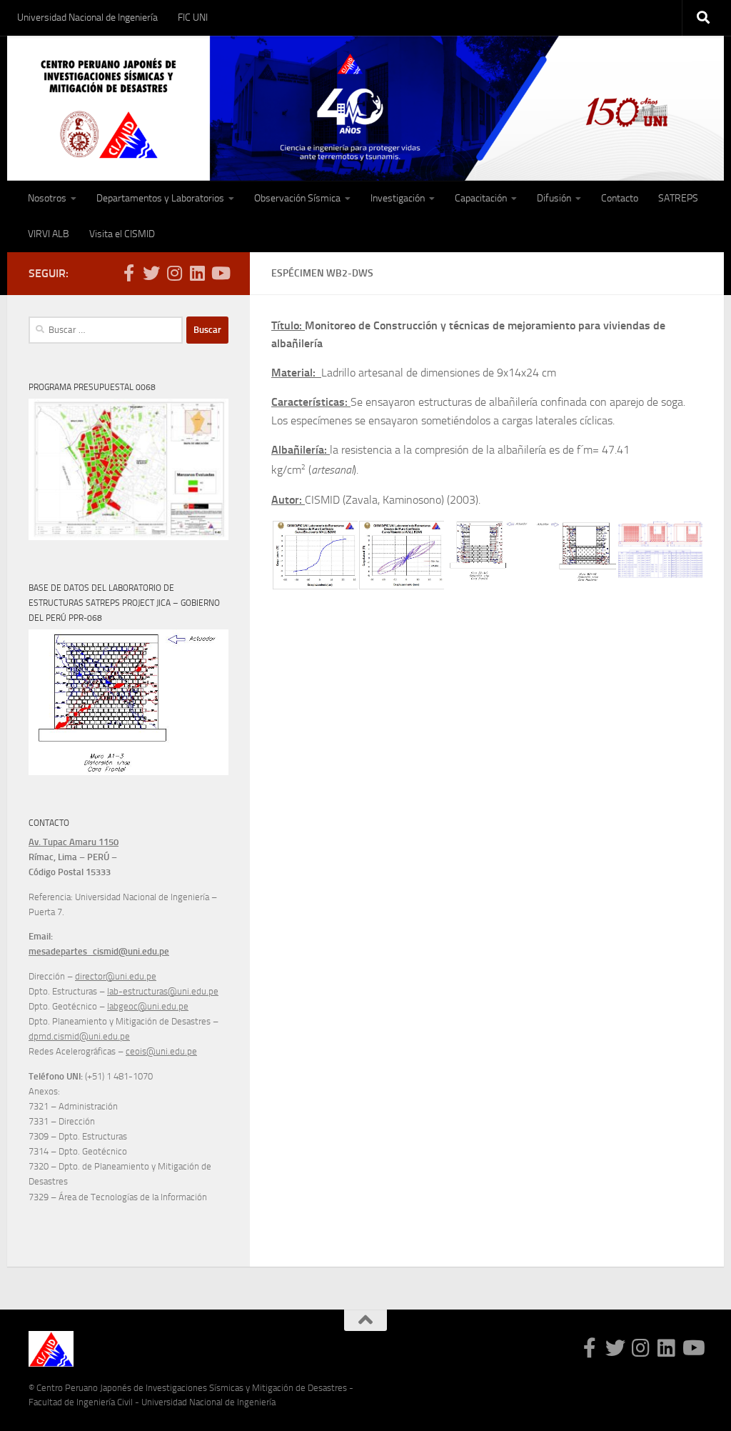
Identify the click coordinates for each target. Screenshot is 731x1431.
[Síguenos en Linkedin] (197, 272)
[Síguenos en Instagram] (174, 272)
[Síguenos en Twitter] (151, 272)
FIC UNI (193, 17)
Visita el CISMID (122, 234)
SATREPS (678, 198)
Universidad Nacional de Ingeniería (87, 17)
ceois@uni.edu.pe (161, 1051)
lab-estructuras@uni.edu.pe (162, 991)
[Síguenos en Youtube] (219, 272)
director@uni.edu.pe (115, 976)
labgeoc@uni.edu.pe (147, 1006)
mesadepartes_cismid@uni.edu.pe (99, 951)
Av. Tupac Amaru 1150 (74, 842)
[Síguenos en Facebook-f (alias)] (128, 272)
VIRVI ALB (48, 234)
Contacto (619, 198)
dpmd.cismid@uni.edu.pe (79, 1036)
